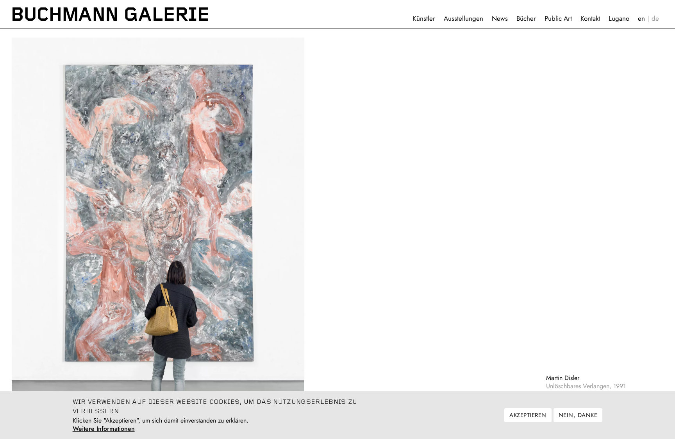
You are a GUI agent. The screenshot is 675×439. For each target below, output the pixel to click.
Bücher (526, 18)
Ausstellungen (463, 18)
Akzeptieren (527, 415)
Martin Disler (562, 377)
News (500, 18)
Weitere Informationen (104, 428)
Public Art (558, 18)
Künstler (423, 18)
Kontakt (590, 18)
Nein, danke (578, 415)
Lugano (619, 18)
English (641, 18)
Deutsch (655, 18)
